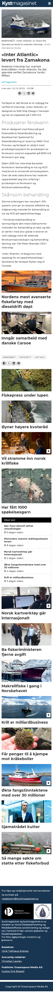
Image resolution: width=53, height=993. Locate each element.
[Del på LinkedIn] (29, 93)
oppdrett (25, 357)
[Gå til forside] (23, 3)
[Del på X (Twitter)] (24, 93)
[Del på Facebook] (20, 93)
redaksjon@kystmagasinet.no (20, 898)
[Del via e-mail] (33, 93)
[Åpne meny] (49, 3)
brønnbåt (9, 357)
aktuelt (40, 357)
